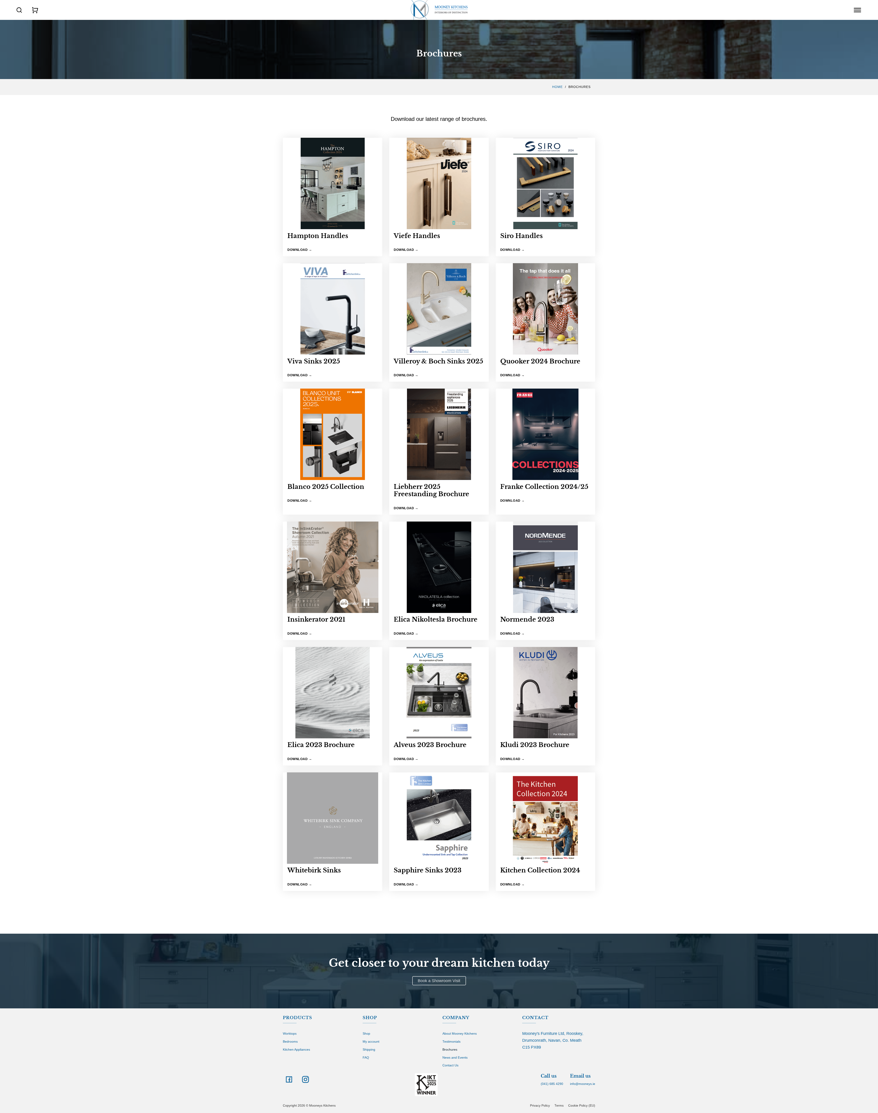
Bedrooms (290, 1041)
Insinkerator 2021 (316, 619)
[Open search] (19, 10)
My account (371, 1041)
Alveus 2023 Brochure (430, 745)
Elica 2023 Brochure (321, 745)
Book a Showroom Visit (439, 980)
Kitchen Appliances (296, 1049)
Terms (559, 1105)
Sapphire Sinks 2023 (427, 870)
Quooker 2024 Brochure (540, 361)
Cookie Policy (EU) (581, 1105)
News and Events (455, 1057)
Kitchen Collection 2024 (540, 870)
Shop (366, 1033)
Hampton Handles (317, 236)
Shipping (369, 1049)
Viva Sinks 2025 (313, 361)
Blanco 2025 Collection (325, 486)
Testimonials (451, 1041)
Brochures (449, 1049)
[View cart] (35, 10)
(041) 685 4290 (552, 1084)
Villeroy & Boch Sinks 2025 (438, 361)
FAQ (366, 1057)
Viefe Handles (417, 236)
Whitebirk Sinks (314, 870)
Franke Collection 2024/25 (544, 486)
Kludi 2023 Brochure (534, 745)
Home (557, 87)
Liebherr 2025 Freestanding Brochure (431, 490)
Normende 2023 (527, 619)
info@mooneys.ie (582, 1084)
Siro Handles (521, 236)
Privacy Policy (540, 1105)
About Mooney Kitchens (459, 1033)
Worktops (290, 1033)
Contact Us (450, 1065)
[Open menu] (857, 10)
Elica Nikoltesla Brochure (435, 619)
